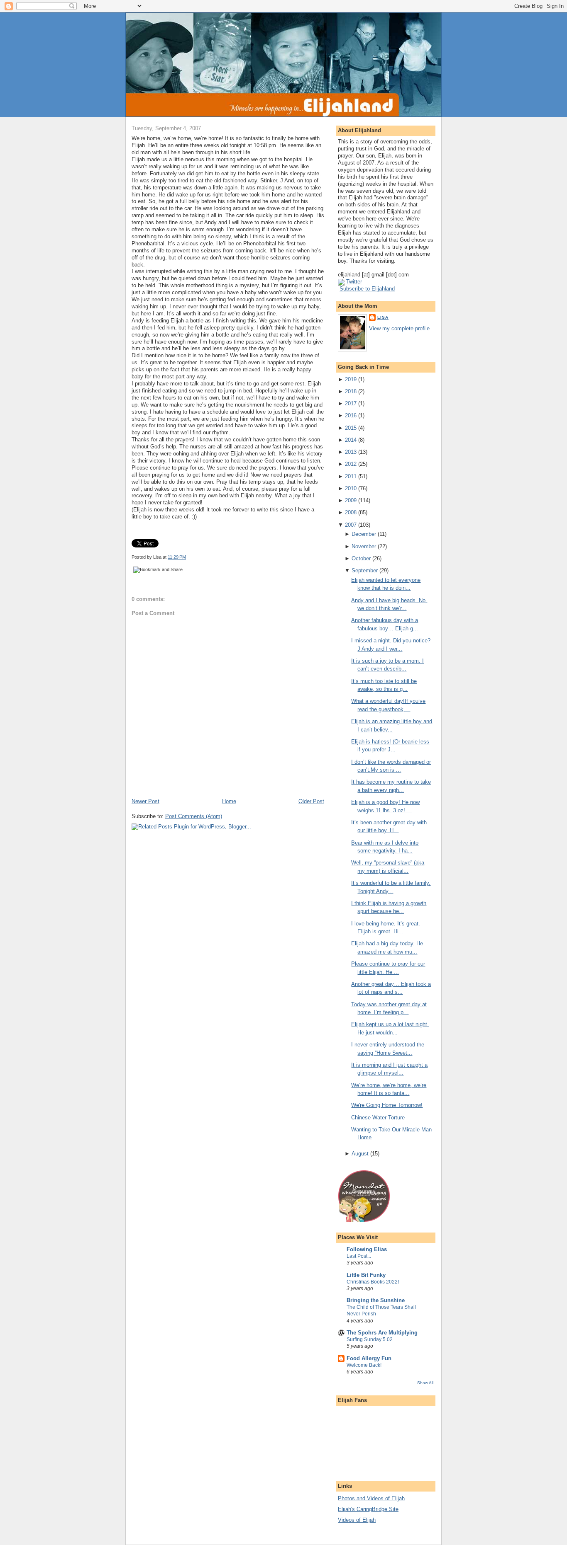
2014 (351, 440)
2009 (351, 500)
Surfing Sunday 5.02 (370, 1339)
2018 (351, 391)
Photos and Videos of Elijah (371, 1498)
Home (229, 801)
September (365, 570)
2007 (351, 525)
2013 (351, 452)
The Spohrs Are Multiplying (382, 1332)
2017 (351, 403)
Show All (425, 1382)
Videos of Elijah (357, 1520)
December (364, 534)
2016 (351, 415)
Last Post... (359, 1256)
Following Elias (367, 1249)
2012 (351, 464)
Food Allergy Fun (369, 1358)
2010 (351, 488)
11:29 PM (177, 557)
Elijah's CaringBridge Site (368, 1509)
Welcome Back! (364, 1365)
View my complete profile (399, 328)
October (361, 558)
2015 (351, 428)
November (364, 546)
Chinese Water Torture (378, 1117)
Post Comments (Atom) (193, 816)
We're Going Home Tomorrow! (387, 1105)
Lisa (383, 317)
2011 (351, 476)
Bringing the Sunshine (376, 1300)
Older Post (311, 801)
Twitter (354, 281)
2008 (351, 512)
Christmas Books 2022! (373, 1282)
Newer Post (145, 801)
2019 (351, 379)
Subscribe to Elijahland (367, 289)
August (360, 1153)
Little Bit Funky (366, 1275)
